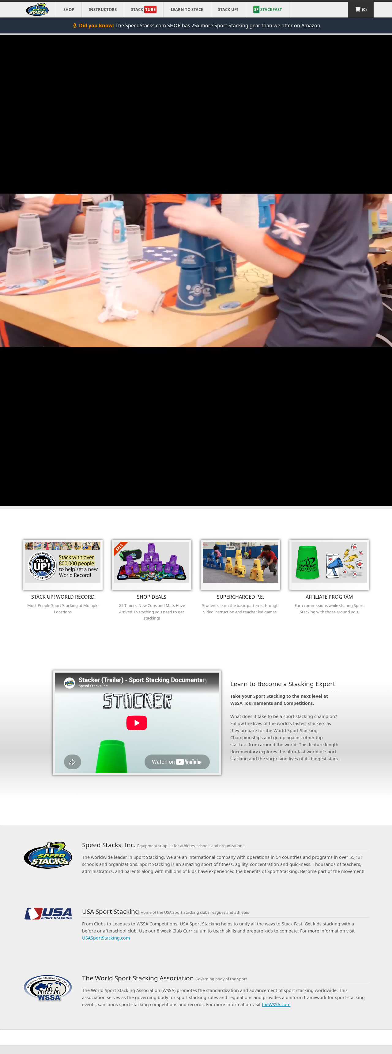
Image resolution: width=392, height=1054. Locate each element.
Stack (143, 9)
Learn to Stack (187, 9)
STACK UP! (228, 9)
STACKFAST (268, 9)
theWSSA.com (276, 1004)
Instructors (103, 9)
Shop (68, 9)
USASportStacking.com (106, 938)
